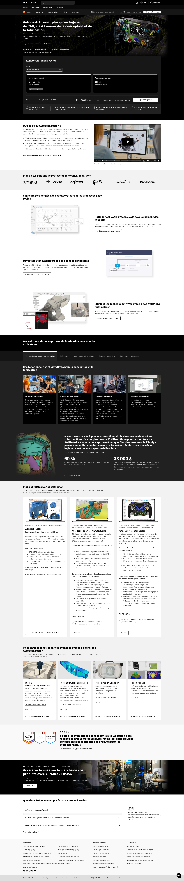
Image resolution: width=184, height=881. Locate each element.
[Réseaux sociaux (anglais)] (29, 870)
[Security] (121, 160)
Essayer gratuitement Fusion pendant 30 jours (42, 532)
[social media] (29, 870)
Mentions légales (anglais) (86, 878)
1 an (46, 100)
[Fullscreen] (159, 160)
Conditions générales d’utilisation (69, 878)
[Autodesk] (29, 3)
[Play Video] (96, 160)
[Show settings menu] (151, 160)
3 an (54, 100)
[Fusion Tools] (128, 160)
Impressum (122, 878)
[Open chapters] (155, 160)
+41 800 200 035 (64, 49)
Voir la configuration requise (33, 155)
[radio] (58, 84)
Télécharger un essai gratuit (35, 705)
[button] (102, 12)
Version (28, 66)
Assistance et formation (136, 812)
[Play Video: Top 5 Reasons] (127, 142)
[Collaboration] (106, 160)
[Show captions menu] (144, 160)
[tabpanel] (92, 421)
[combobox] (58, 3)
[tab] (40, 356)
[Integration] (114, 160)
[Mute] (148, 160)
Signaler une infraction (52, 878)
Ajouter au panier (145, 100)
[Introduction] (102, 160)
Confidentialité (27, 878)
